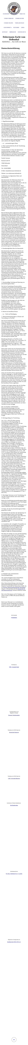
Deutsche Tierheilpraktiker (14, 715)
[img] (14, 8)
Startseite (6, 13)
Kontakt (5, 32)
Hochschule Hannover (14, 732)
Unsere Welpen (8, 23)
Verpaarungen (19, 23)
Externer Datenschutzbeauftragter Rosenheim (14, 587)
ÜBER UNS (22, 13)
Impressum (13, 32)
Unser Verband (8, 18)
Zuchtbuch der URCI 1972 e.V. (14, 941)
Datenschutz (22, 32)
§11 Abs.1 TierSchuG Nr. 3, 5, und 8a (14, 873)
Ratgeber (16, 27)
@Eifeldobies (14, 617)
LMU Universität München (14, 778)
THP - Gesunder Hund (14, 667)
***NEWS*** (14, 13)
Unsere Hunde (19, 18)
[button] (14, 1039)
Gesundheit (7, 27)
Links (22, 27)
